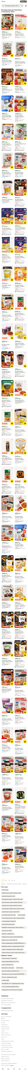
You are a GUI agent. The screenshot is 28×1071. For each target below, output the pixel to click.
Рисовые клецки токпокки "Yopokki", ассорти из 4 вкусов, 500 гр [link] (20, 89)
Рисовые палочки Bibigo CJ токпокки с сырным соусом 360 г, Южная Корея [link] (7, 429)
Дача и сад (3, 1037)
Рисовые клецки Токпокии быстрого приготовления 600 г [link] (7, 173)
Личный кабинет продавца (7, 998)
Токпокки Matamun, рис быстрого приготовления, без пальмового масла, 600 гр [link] (20, 144)
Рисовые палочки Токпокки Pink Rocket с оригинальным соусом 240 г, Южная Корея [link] (20, 257)
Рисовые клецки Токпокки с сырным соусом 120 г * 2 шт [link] (19, 577)
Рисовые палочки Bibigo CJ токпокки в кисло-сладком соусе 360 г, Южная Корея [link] (7, 487)
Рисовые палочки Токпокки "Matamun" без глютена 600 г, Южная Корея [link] (7, 144)
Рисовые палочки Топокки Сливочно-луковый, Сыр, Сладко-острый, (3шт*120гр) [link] (7, 836)
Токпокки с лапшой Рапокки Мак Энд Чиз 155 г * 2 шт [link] (7, 719)
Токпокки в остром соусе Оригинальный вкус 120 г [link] (7, 808)
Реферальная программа (7, 1010)
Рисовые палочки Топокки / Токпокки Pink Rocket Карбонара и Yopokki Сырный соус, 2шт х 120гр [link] (20, 867)
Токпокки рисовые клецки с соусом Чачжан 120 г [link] (6, 605)
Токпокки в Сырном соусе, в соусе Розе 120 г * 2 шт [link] (20, 430)
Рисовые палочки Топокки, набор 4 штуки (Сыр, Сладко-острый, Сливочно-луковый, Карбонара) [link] (20, 778)
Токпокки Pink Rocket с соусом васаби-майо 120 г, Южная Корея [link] (20, 228)
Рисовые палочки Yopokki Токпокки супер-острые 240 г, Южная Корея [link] (6, 372)
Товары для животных (6, 1045)
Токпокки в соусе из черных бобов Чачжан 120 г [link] (7, 661)
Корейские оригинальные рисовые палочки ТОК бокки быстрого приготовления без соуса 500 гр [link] (7, 89)
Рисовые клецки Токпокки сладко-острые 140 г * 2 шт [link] (19, 749)
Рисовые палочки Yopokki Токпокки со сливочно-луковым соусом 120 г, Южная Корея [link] (7, 576)
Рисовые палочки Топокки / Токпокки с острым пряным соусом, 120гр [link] (20, 718)
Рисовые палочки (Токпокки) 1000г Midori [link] (19, 545)
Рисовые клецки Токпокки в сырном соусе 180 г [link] (19, 459)
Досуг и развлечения (6, 1016)
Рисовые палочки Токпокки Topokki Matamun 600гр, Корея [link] (20, 173)
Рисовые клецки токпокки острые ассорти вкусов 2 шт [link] (20, 517)
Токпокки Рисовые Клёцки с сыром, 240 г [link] (20, 605)
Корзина (19, 1069)
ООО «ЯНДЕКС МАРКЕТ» (11, 1063)
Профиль (25, 1069)
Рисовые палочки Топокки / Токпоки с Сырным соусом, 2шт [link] (20, 691)
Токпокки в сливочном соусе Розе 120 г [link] (7, 200)
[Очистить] (22, 6)
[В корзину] (12, 28)
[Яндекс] (12, 1065)
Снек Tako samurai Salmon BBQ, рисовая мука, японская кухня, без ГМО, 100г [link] (7, 458)
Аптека (3, 1030)
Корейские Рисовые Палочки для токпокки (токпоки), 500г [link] (7, 34)
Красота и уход (4, 1033)
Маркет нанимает (5, 1058)
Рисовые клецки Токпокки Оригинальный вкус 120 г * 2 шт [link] (6, 345)
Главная (3, 1069)
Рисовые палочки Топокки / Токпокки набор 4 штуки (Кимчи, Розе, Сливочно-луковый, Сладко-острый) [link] (7, 778)
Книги (2, 1039)
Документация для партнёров (8, 1002)
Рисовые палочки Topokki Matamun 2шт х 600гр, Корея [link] (7, 546)
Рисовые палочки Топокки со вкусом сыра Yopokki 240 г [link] (19, 34)
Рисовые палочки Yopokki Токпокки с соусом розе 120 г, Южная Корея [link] (19, 200)
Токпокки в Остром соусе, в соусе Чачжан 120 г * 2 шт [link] (7, 517)
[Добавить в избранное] (12, 15)
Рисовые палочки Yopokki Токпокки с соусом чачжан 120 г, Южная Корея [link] (20, 632)
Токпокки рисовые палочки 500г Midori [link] (7, 116)
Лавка (8, 1069)
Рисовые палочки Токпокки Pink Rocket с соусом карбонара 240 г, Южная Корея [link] (7, 229)
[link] (5, 890)
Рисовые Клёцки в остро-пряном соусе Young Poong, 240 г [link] (19, 401)
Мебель (3, 1018)
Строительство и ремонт (7, 1047)
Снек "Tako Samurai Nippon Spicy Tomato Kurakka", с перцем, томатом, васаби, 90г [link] (20, 487)
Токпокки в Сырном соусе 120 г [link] (6, 286)
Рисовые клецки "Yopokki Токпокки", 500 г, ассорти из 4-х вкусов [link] (20, 116)
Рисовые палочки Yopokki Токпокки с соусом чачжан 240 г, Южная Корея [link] (7, 632)
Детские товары (5, 1049)
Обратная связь (5, 1056)
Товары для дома (5, 1028)
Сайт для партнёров (6, 1004)
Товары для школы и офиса (7, 1041)
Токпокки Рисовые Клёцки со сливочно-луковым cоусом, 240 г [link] (20, 344)
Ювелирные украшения (6, 1051)
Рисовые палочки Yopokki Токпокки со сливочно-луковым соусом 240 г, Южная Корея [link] (20, 661)
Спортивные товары (6, 1043)
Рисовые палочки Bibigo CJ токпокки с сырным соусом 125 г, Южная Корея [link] (7, 401)
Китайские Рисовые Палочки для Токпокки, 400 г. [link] (7, 61)
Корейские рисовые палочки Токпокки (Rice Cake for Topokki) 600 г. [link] (20, 62)
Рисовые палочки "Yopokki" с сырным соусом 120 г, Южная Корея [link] (20, 286)
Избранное (14, 1069)
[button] (26, 6)
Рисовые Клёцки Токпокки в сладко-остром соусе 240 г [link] (6, 747)
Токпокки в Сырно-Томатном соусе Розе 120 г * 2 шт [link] (7, 315)
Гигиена (3, 1022)
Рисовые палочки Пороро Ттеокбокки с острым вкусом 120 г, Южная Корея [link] (20, 372)
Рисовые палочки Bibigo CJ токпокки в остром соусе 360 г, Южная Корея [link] (19, 314)
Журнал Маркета (5, 1060)
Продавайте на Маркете (7, 1000)
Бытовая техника (5, 1020)
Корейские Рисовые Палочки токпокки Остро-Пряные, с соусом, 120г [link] (6, 689)
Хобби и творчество (6, 1035)
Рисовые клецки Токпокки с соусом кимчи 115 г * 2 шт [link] (6, 868)
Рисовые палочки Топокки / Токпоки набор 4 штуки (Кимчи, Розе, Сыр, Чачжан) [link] (20, 837)
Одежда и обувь (5, 1026)
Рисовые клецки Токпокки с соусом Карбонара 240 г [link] (6, 257)
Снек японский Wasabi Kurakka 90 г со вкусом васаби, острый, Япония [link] (20, 807)
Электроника (4, 1024)
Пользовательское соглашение (8, 1054)
